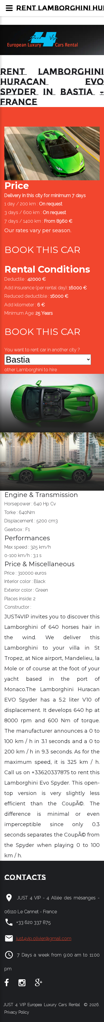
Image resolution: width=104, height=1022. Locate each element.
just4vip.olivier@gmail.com (43, 938)
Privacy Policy (16, 1012)
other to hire (30, 369)
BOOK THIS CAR (42, 249)
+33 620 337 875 (33, 922)
